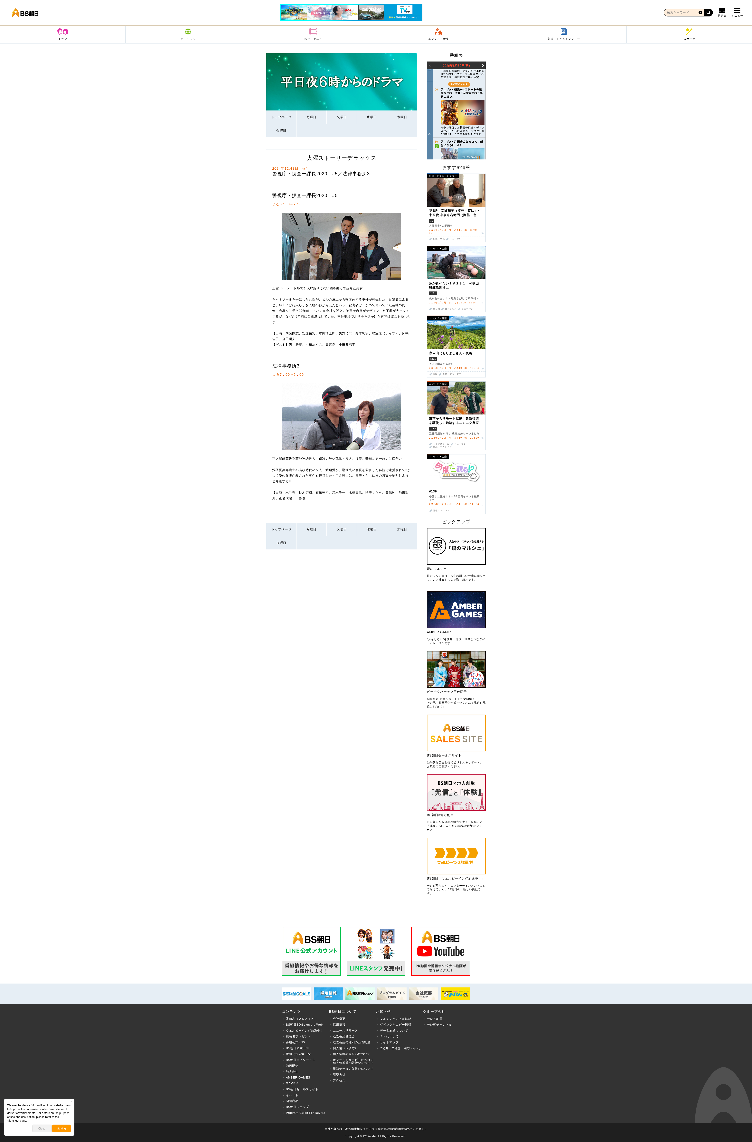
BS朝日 (25, 12)
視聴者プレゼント (298, 1036)
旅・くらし (188, 38)
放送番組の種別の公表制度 (352, 1042)
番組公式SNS (295, 1042)
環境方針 (339, 1074)
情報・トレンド (441, 510)
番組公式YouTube (298, 1054)
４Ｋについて (389, 1036)
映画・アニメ (313, 38)
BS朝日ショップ (297, 1107)
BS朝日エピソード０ (300, 1059)
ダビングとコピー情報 (395, 1024)
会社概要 (339, 1018)
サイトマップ (389, 1042)
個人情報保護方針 (345, 1048)
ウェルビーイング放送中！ (305, 1030)
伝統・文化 (439, 239)
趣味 (435, 374)
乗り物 (436, 309)
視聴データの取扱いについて (353, 1068)
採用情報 (339, 1024)
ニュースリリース (345, 1030)
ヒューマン (455, 239)
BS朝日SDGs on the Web (304, 1024)
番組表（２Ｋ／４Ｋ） (301, 1018)
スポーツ (689, 38)
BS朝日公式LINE (298, 1048)
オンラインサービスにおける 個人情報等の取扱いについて (351, 1061)
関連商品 (292, 1101)
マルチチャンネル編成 (395, 1018)
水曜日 (372, 117)
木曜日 (402, 117)
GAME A (292, 1083)
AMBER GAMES (298, 1077)
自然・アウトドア (452, 374)
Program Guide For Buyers (305, 1112)
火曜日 (342, 117)
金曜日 (281, 130)
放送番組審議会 (344, 1036)
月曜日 (311, 117)
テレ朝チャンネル (439, 1024)
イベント (292, 1095)
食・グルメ (451, 309)
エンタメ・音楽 (438, 38)
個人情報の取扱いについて (352, 1054)
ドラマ (62, 38)
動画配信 (292, 1065)
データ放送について (394, 1030)
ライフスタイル (441, 444)
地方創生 (292, 1071)
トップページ (281, 117)
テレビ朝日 (435, 1018)
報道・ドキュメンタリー (564, 38)
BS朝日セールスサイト (302, 1089)
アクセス (339, 1080)
